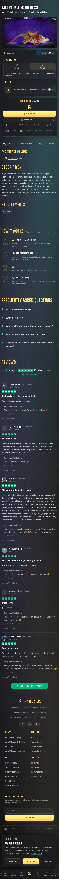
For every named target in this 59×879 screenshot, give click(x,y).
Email (36, 763)
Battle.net (35, 189)
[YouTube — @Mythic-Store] (29, 724)
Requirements (8, 143)
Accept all (31, 861)
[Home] (29, 874)
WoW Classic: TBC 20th (15, 742)
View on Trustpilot (29, 374)
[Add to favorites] (53, 119)
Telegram (38, 767)
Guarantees (36, 742)
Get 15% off (30, 818)
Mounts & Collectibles (37, 12)
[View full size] (54, 44)
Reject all (13, 861)
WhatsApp (38, 772)
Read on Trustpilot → (9, 419)
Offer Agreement (12, 772)
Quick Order (29, 113)
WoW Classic (10, 746)
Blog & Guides (37, 746)
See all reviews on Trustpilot (29, 686)
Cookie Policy (10, 781)
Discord (37, 776)
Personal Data (11, 776)
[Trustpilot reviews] (37, 724)
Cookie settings (11, 785)
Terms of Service (12, 767)
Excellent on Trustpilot (20, 717)
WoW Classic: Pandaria (15, 751)
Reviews (52, 143)
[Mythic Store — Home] (3, 12)
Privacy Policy (11, 763)
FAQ (40, 143)
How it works (26, 143)
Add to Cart (28, 120)
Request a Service (38, 751)
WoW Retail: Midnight (16, 12)
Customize (47, 861)
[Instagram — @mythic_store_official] (22, 724)
